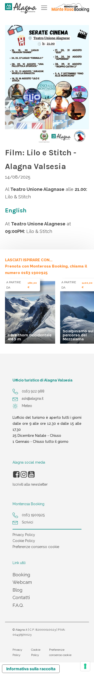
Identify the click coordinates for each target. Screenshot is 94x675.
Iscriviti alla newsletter (30, 484)
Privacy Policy (24, 535)
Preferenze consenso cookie (36, 547)
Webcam (22, 582)
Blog (17, 590)
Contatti (21, 597)
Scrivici (27, 522)
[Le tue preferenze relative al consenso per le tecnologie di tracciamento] (85, 666)
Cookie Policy (24, 541)
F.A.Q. (18, 605)
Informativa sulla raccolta (30, 668)
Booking (21, 574)
